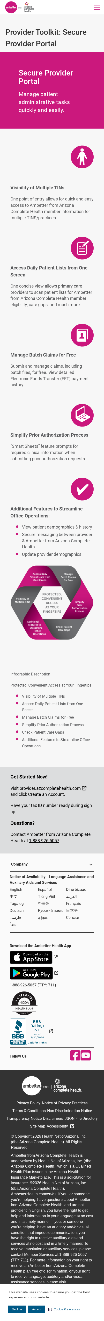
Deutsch (17, 910)
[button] (64, 1309)
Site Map (37, 1126)
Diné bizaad (76, 889)
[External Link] (31, 1031)
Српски (72, 917)
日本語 (72, 910)
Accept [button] (36, 1309)
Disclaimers (53, 1118)
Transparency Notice (24, 1118)
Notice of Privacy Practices (65, 1103)
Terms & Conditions (29, 1110)
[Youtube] (85, 1055)
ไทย (13, 924)
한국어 (44, 903)
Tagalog (17, 903)
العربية (71, 896)
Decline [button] (17, 1309)
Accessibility (58, 1126)
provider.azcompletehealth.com (54, 788)
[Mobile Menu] (97, 7)
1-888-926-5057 (44, 840)
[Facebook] (74, 1055)
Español (45, 889)
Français (73, 903)
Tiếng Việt (46, 896)
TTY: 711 (47, 985)
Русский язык (50, 910)
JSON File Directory (81, 1118)
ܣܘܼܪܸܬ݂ (42, 917)
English (16, 889)
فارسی (15, 917)
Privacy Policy (28, 1103)
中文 (13, 896)
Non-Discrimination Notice (69, 1110)
